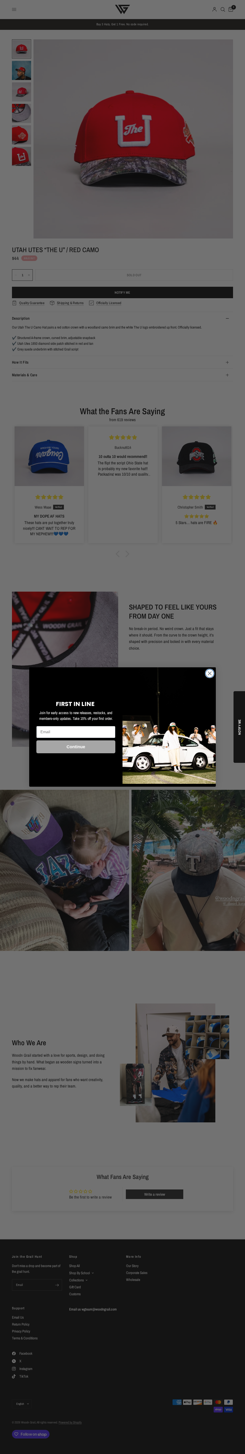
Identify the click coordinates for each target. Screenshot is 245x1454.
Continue (76, 746)
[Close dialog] (210, 673)
